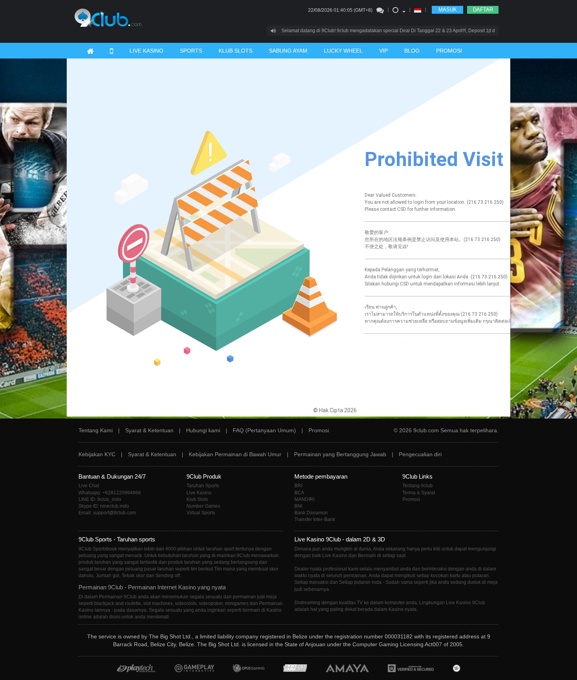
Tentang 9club (417, 485)
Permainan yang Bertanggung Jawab (340, 454)
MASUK (447, 10)
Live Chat (89, 485)
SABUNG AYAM (288, 51)
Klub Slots (197, 499)
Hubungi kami (203, 430)
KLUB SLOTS (235, 51)
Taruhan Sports (202, 485)
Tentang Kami (96, 430)
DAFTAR (483, 10)
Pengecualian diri (420, 454)
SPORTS (191, 51)
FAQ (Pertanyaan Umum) (264, 430)
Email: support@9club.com (107, 512)
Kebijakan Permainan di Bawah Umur (235, 454)
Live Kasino (199, 492)
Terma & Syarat (418, 492)
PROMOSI (449, 51)
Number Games (203, 506)
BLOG (412, 51)
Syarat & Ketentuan (149, 430)
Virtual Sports (200, 512)
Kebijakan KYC (97, 454)
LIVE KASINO (146, 51)
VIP (383, 51)
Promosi (319, 430)
